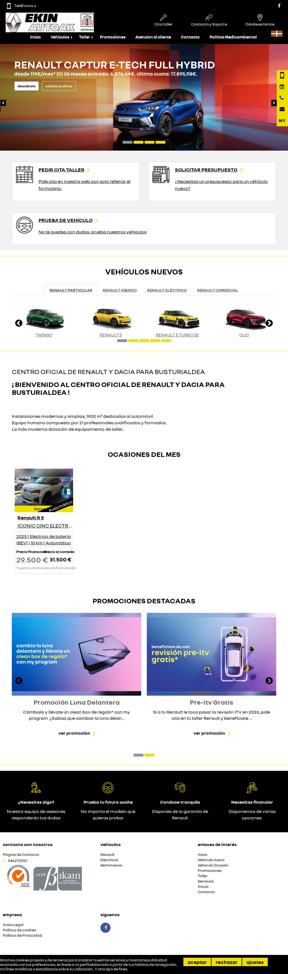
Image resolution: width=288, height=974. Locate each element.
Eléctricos (109, 860)
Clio (244, 334)
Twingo (43, 334)
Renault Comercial (217, 290)
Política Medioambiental (233, 37)
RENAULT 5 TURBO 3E (177, 334)
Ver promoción (74, 733)
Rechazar (226, 962)
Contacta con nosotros (28, 844)
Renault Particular (71, 290)
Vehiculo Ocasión (213, 865)
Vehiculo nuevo (211, 860)
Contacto (190, 37)
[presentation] (273, 101)
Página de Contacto (21, 854)
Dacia (203, 886)
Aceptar (197, 962)
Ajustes (255, 962)
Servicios (206, 881)
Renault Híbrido (120, 290)
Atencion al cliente (153, 37)
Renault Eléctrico (167, 290)
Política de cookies (19, 930)
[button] (127, 142)
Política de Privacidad (22, 935)
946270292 (17, 860)
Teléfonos (23, 5)
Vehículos (60, 37)
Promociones (112, 37)
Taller (84, 37)
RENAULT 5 (111, 334)
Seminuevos (111, 865)
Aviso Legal (13, 925)
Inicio (35, 37)
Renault (107, 854)
